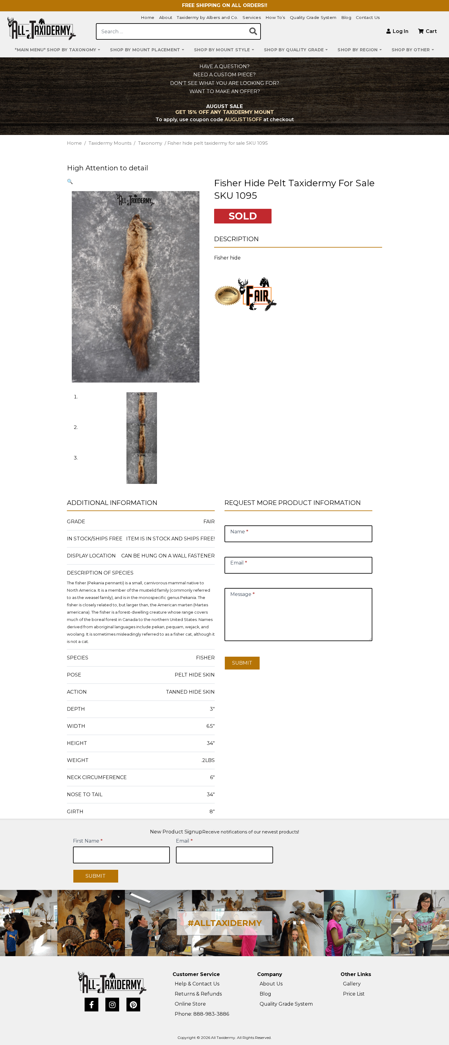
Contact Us (368, 17)
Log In (400, 31)
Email (184, 841)
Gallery (352, 984)
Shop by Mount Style (222, 49)
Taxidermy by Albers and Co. (207, 17)
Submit (242, 663)
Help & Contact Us (197, 984)
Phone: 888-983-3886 (202, 1014)
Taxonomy (150, 143)
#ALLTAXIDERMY (225, 923)
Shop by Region (358, 49)
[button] (70, 181)
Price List (354, 994)
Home (147, 17)
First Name (88, 841)
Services (252, 17)
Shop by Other (411, 49)
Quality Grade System (313, 17)
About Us (271, 984)
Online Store (190, 1004)
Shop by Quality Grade (294, 49)
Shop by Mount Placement (145, 49)
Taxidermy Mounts (110, 143)
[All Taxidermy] (112, 983)
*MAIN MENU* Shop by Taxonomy (55, 49)
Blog (346, 17)
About (166, 17)
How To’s (275, 17)
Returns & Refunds (198, 994)
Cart (431, 31)
